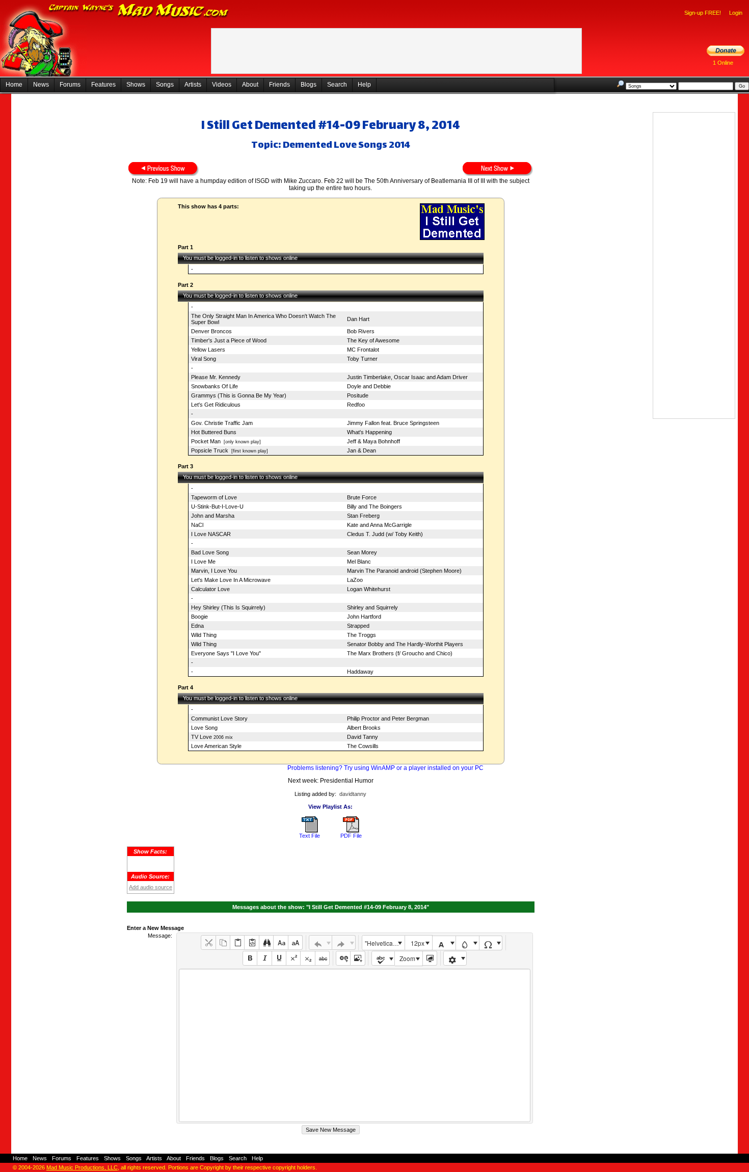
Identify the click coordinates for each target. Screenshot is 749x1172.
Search (337, 84)
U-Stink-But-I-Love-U (217, 506)
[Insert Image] (357, 958)
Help (364, 84)
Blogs (308, 84)
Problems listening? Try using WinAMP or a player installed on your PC (385, 767)
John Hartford (364, 617)
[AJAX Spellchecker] (383, 958)
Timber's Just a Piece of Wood (228, 340)
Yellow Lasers (208, 350)
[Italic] (264, 958)
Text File (309, 836)
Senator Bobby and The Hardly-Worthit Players (405, 644)
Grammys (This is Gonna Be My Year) (238, 395)
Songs (165, 84)
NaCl (197, 525)
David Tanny (362, 737)
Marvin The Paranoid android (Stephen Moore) (404, 571)
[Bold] (250, 958)
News (41, 84)
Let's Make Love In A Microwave (231, 580)
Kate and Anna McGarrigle (379, 525)
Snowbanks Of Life (214, 386)
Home (14, 84)
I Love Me (203, 561)
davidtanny (352, 794)
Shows (135, 84)
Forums (70, 84)
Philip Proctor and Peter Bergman (388, 718)
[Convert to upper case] (295, 942)
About (250, 84)
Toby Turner (362, 359)
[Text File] (310, 830)
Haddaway (360, 672)
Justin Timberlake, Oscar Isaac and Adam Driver (407, 377)
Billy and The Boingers (374, 506)
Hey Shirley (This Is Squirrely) (228, 607)
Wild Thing (204, 635)
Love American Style (216, 746)
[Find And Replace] (266, 942)
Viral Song (203, 359)
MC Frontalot (363, 350)
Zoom (407, 958)
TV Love (201, 737)
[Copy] (223, 942)
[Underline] (279, 958)
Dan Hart (358, 319)
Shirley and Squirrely (372, 607)
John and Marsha (212, 516)
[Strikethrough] (322, 958)
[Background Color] (467, 943)
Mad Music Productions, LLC (82, 1167)
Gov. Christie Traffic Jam (222, 423)
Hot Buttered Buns (213, 432)
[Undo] (320, 942)
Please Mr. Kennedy (215, 377)
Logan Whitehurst (368, 589)
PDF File (351, 836)
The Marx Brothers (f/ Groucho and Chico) (399, 653)
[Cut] (208, 942)
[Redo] (343, 942)
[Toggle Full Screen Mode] (430, 958)
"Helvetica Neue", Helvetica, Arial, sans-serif (385, 943)
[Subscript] (307, 958)
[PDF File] (351, 830)
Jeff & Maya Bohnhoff (373, 441)
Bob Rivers (360, 331)
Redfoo (356, 405)
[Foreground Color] (444, 943)
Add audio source (150, 887)
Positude (357, 395)
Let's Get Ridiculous (215, 405)
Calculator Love (210, 589)
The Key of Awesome (373, 340)
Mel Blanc (359, 561)
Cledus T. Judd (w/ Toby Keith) (385, 534)
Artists (192, 84)
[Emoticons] (455, 958)
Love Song (204, 728)
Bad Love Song (210, 552)
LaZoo (355, 580)
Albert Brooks (364, 728)
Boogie (199, 617)
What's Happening (369, 432)
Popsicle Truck (209, 450)
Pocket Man (206, 441)
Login (735, 13)
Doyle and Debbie (369, 386)
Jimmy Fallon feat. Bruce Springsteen (393, 423)
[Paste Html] (251, 942)
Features (103, 84)
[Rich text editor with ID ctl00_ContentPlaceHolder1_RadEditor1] (354, 1045)
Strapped (358, 626)
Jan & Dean (361, 450)
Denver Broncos (211, 331)
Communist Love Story (219, 718)
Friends (279, 84)
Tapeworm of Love (214, 497)
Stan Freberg (363, 516)
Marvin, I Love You (214, 571)
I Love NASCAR (211, 534)
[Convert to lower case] (280, 942)
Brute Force (362, 497)
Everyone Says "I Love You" (226, 653)
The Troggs (361, 635)
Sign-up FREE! (702, 13)
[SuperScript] (293, 958)
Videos (221, 84)
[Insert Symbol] (490, 943)
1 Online (723, 63)
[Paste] (237, 942)
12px (417, 943)
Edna (197, 626)
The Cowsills (363, 746)
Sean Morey (362, 552)
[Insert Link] (343, 958)
